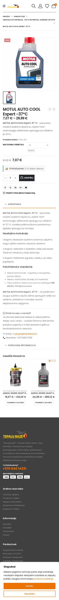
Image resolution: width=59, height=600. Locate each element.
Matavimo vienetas (13, 144)
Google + (20, 187)
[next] (54, 109)
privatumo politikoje (43, 578)
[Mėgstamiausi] (47, 6)
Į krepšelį (28, 177)
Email (26, 187)
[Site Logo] (13, 6)
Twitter (10, 187)
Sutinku (29, 586)
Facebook (5, 187)
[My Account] (40, 6)
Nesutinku (29, 593)
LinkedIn (15, 187)
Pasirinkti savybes (15, 402)
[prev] (50, 109)
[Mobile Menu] (5, 6)
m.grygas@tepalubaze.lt (25, 333)
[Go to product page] (15, 375)
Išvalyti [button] (31, 150)
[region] (29, 581)
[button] (33, 6)
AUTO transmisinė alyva (11, 391)
